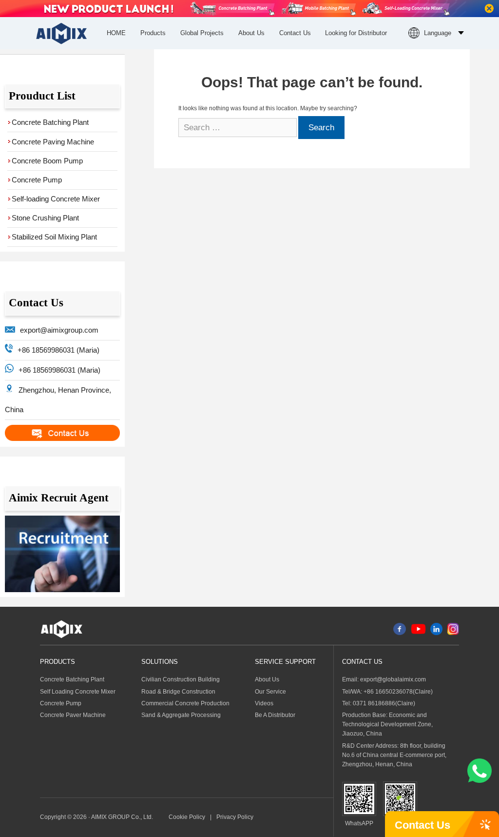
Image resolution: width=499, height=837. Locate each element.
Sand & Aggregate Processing (181, 715)
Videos (264, 703)
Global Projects (202, 33)
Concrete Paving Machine (53, 142)
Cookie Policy (187, 817)
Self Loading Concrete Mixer (77, 691)
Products (153, 33)
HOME (116, 33)
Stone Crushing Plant (45, 218)
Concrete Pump (37, 180)
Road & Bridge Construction (178, 691)
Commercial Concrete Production (185, 703)
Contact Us (295, 33)
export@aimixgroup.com (59, 330)
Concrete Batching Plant (50, 122)
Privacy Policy (234, 817)
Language (437, 33)
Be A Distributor (275, 715)
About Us (251, 33)
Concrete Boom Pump (47, 161)
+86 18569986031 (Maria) (58, 350)
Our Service (270, 691)
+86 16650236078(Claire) (398, 691)
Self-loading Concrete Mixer (56, 199)
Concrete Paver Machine (73, 715)
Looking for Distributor (356, 33)
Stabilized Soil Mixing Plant (54, 237)
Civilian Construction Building (180, 679)
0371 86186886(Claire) (384, 703)
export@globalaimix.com (393, 679)
